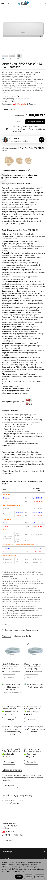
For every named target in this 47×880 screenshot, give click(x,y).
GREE (13, 101)
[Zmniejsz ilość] (13, 121)
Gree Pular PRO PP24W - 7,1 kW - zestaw (10, 825)
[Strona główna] (23, 2)
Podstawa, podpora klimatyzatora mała (32, 708)
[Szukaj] (7, 2)
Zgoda (18, 877)
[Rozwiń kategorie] (2, 2)
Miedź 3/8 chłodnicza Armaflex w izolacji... (10, 665)
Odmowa (28, 877)
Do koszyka (9, 720)
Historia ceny (7, 110)
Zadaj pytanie (10, 785)
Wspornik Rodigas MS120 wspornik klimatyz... (12, 708)
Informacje (7, 851)
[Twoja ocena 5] (28, 99)
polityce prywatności (17, 871)
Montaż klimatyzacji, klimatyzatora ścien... (32, 750)
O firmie (5, 858)
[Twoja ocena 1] (16, 99)
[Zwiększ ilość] (4, 121)
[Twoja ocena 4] (25, 99)
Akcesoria (6, 636)
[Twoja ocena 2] (19, 99)
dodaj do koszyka (35, 122)
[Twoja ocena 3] (22, 99)
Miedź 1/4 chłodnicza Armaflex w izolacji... (33, 665)
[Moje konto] (44, 2)
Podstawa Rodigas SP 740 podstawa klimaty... (11, 750)
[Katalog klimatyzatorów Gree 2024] (29, 402)
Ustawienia (40, 877)
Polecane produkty (22, 636)
